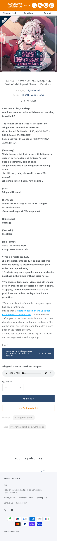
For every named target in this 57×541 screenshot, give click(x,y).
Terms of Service (25, 497)
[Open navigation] (5, 5)
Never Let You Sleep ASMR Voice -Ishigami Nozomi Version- (28, 353)
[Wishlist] (45, 5)
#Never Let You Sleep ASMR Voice (27, 426)
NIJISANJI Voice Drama (32, 94)
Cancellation (21, 503)
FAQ (5, 485)
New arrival (9, 13)
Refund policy (41, 497)
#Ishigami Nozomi (23, 417)
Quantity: (7, 381)
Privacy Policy (9, 497)
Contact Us (8, 503)
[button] (34, 5)
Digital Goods (34, 90)
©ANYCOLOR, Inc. (11, 532)
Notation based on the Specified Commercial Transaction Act (23, 491)
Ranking (28, 13)
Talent (47, 13)
